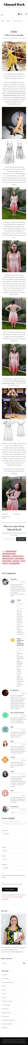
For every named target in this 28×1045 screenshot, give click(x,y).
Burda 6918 (5, 514)
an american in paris (9, 553)
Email (4, 856)
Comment (5, 830)
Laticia (19, 600)
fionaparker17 (14, 690)
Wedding (4, 1027)
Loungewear (5, 1005)
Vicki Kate (13, 579)
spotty (5, 563)
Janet (12, 771)
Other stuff (5, 1009)
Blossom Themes (7, 1042)
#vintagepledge (11, 551)
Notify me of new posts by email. (12, 884)
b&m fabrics (6, 556)
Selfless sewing (6, 1012)
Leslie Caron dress (19, 97)
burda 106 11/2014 (17, 556)
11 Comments (22, 38)
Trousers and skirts (7, 1024)
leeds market (19, 558)
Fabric (4, 986)
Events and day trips (7, 982)
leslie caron (7, 561)
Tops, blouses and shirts (8, 1020)
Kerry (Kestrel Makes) (17, 712)
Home (4, 993)
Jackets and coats (7, 1001)
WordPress (22, 1042)
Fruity (4, 990)
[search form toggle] (26, 14)
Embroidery (5, 978)
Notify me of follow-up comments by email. (13, 876)
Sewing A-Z (5, 1016)
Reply (24, 582)
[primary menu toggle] (2, 15)
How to (4, 997)
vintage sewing (14, 563)
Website (4, 864)
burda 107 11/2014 (8, 558)
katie (12, 741)
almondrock (7, 38)
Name (4, 847)
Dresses (14, 31)
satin (23, 561)
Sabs (12, 727)
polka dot (16, 561)
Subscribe (21, 539)
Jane (11, 790)
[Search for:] (12, 963)
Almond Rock (14, 4)
